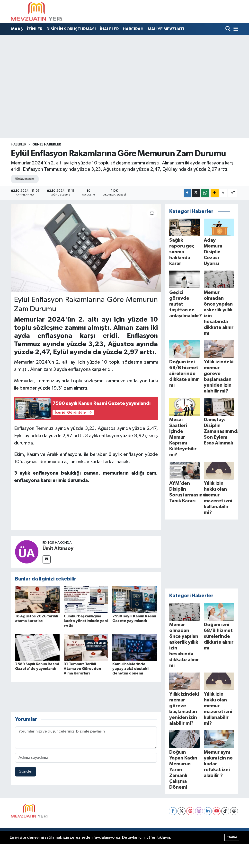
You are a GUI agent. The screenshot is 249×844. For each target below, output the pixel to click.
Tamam (232, 837)
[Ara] (228, 29)
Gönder (25, 771)
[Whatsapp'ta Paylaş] (205, 193)
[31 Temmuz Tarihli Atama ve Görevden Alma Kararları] (86, 647)
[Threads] (234, 811)
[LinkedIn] (208, 811)
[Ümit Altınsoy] (26, 552)
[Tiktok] (225, 811)
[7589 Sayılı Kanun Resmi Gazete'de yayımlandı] (37, 647)
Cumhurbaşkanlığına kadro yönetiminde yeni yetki (86, 620)
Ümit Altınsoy (58, 548)
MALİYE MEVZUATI (166, 29)
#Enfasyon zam (24, 178)
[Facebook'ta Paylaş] (187, 193)
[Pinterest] (190, 811)
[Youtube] (217, 811)
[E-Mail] (47, 559)
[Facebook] (173, 811)
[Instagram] (199, 811)
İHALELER (109, 29)
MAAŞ (17, 29)
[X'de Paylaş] (196, 193)
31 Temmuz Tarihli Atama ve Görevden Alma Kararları (82, 668)
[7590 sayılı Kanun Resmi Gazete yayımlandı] (134, 599)
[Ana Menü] (234, 29)
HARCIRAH (133, 29)
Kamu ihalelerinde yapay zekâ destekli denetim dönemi (130, 668)
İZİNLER (34, 29)
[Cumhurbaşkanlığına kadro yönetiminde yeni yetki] (86, 599)
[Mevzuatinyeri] (36, 11)
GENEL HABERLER (46, 144)
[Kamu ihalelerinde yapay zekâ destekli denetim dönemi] (134, 647)
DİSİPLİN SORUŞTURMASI (71, 29)
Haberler (18, 144)
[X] (182, 811)
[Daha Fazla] (215, 193)
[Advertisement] (124, 72)
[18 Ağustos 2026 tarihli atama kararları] (37, 599)
